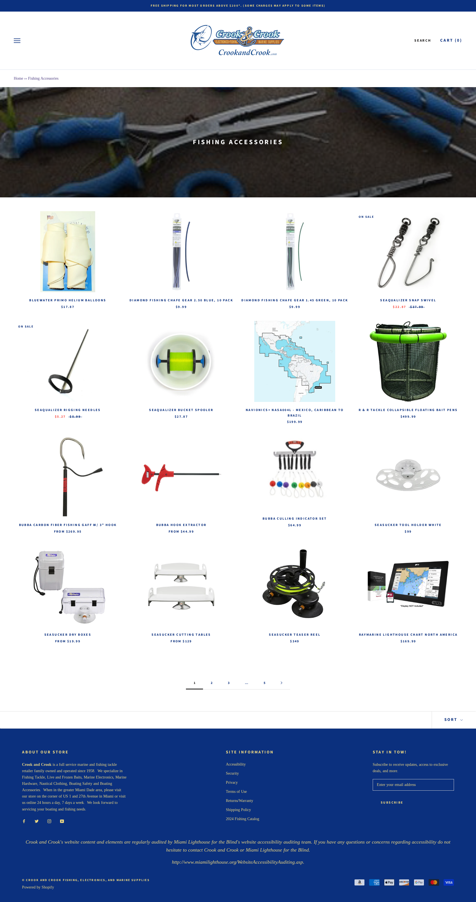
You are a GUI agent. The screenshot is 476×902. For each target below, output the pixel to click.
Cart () (451, 40)
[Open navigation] (17, 40)
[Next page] (281, 683)
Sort (451, 720)
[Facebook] (24, 821)
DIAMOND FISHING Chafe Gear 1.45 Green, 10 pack (294, 300)
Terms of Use (236, 792)
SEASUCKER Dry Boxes (67, 634)
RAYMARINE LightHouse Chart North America (408, 634)
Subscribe (392, 802)
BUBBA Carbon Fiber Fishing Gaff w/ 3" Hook (68, 525)
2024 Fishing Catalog (242, 819)
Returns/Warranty (239, 801)
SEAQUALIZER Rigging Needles (68, 410)
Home (18, 78)
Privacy (232, 782)
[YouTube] (62, 821)
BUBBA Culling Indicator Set (295, 518)
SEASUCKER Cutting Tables (181, 634)
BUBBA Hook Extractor (181, 525)
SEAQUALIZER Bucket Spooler (181, 410)
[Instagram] (49, 821)
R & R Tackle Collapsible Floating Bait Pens (408, 410)
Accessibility (236, 764)
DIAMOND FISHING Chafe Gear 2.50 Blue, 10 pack (181, 300)
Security (232, 773)
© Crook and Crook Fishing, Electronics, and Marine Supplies (86, 880)
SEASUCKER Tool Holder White (408, 525)
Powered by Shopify (38, 887)
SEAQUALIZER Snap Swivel (408, 300)
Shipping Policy (238, 810)
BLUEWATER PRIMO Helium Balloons (67, 300)
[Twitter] (37, 821)
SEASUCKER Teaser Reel (294, 634)
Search (422, 40)
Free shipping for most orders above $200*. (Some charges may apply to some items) (238, 6)
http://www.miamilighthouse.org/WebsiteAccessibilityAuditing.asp (237, 862)
